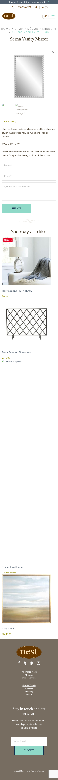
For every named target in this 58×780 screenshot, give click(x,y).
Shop (19, 28)
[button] (53, 51)
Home (6, 28)
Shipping (29, 691)
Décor (32, 28)
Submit (17, 208)
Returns (29, 694)
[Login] (36, 7)
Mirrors (49, 28)
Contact (29, 688)
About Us (29, 675)
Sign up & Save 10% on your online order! (28, 2)
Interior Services (29, 678)
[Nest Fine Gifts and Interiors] (9, 16)
